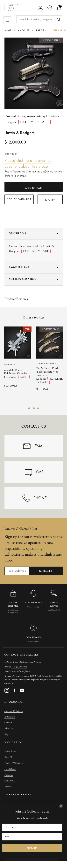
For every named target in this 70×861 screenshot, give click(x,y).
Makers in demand (19, 794)
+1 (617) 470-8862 (19, 667)
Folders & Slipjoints (13, 763)
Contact (8, 723)
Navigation (13, 742)
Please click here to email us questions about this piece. (27, 163)
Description (17, 233)
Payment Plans (19, 267)
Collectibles (9, 781)
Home (7, 30)
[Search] (58, 19)
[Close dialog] (61, 806)
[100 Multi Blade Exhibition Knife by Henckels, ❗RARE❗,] (18, 342)
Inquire (50, 200)
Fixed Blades (10, 769)
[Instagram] (6, 690)
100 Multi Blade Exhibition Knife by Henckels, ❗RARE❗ (17, 373)
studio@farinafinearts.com (23, 671)
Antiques (8, 775)
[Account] (40, 8)
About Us (8, 728)
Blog (6, 734)
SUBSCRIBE (46, 571)
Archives (8, 786)
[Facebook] (14, 690)
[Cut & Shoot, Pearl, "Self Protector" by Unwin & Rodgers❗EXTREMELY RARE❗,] (49, 342)
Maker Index (10, 751)
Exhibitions (9, 717)
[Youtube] (22, 690)
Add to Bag (33, 188)
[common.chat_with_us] (49, 8)
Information (14, 702)
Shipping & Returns (22, 279)
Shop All (8, 757)
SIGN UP (32, 848)
